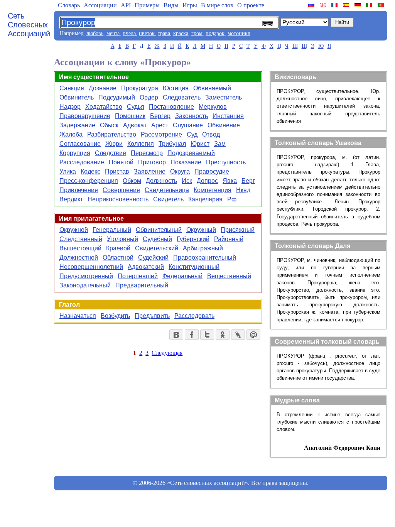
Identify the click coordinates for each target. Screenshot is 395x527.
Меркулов (213, 106)
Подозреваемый (191, 153)
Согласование (80, 143)
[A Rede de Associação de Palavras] (381, 5)
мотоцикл (239, 33)
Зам (220, 143)
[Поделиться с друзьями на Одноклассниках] (223, 334)
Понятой (121, 162)
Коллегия (140, 143)
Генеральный (112, 229)
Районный (228, 239)
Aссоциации (100, 5)
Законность (191, 116)
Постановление (171, 106)
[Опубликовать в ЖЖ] (238, 334)
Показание (185, 162)
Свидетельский (156, 248)
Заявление (149, 171)
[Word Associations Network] (323, 5)
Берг (248, 180)
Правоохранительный (204, 257)
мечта (113, 33)
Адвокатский (146, 267)
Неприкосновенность (118, 199)
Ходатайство (103, 106)
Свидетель (168, 199)
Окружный (201, 229)
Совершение (121, 190)
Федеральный (182, 276)
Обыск (109, 125)
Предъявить (152, 315)
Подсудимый (116, 97)
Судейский (153, 257)
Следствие (110, 153)
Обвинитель (76, 97)
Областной (118, 257)
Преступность (226, 162)
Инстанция (228, 116)
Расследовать (194, 315)
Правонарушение (84, 116)
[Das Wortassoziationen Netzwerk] (358, 5)
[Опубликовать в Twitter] (207, 334)
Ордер (149, 97)
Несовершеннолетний (91, 267)
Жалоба (71, 134)
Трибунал (172, 143)
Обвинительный (159, 229)
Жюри (114, 143)
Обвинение (224, 125)
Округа (180, 171)
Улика (67, 171)
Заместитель (223, 97)
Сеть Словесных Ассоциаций (29, 25)
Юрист (200, 143)
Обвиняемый (212, 88)
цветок (147, 33)
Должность (161, 180)
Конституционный (194, 267)
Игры (189, 5)
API (126, 5)
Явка (230, 180)
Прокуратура (139, 88)
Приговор (152, 162)
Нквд (243, 190)
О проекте (250, 5)
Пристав (117, 171)
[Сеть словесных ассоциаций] (312, 5)
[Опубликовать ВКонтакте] (176, 334)
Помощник (130, 116)
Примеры (147, 5)
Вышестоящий (80, 248)
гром (197, 33)
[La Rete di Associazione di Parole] (370, 5)
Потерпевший (138, 276)
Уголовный (122, 239)
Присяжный (238, 229)
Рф (231, 199)
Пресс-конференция (88, 180)
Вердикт (71, 199)
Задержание (77, 125)
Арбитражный (203, 248)
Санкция (71, 88)
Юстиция (176, 88)
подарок (215, 33)
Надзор (70, 106)
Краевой (118, 248)
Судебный (157, 239)
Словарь (69, 5)
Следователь (182, 97)
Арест (159, 125)
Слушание (188, 125)
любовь (94, 33)
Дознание (102, 88)
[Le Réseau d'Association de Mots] (335, 5)
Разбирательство (111, 134)
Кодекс (90, 171)
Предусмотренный (86, 276)
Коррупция (74, 153)
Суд (192, 134)
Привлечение (78, 190)
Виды (171, 5)
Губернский (193, 239)
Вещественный (229, 276)
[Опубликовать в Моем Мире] (253, 334)
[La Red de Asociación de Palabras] (347, 5)
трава (164, 33)
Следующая (167, 353)
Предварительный (141, 285)
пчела (129, 33)
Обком (132, 180)
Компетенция (212, 190)
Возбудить (115, 315)
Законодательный (85, 285)
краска (180, 33)
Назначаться (77, 315)
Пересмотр (147, 153)
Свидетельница (167, 190)
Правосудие (211, 171)
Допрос (207, 180)
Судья (135, 106)
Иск (187, 180)
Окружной (73, 229)
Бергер (160, 116)
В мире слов (217, 5)
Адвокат (135, 125)
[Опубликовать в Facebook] (192, 334)
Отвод (211, 134)
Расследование (81, 162)
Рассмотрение (161, 134)
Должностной (78, 257)
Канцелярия (205, 199)
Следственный (80, 239)
